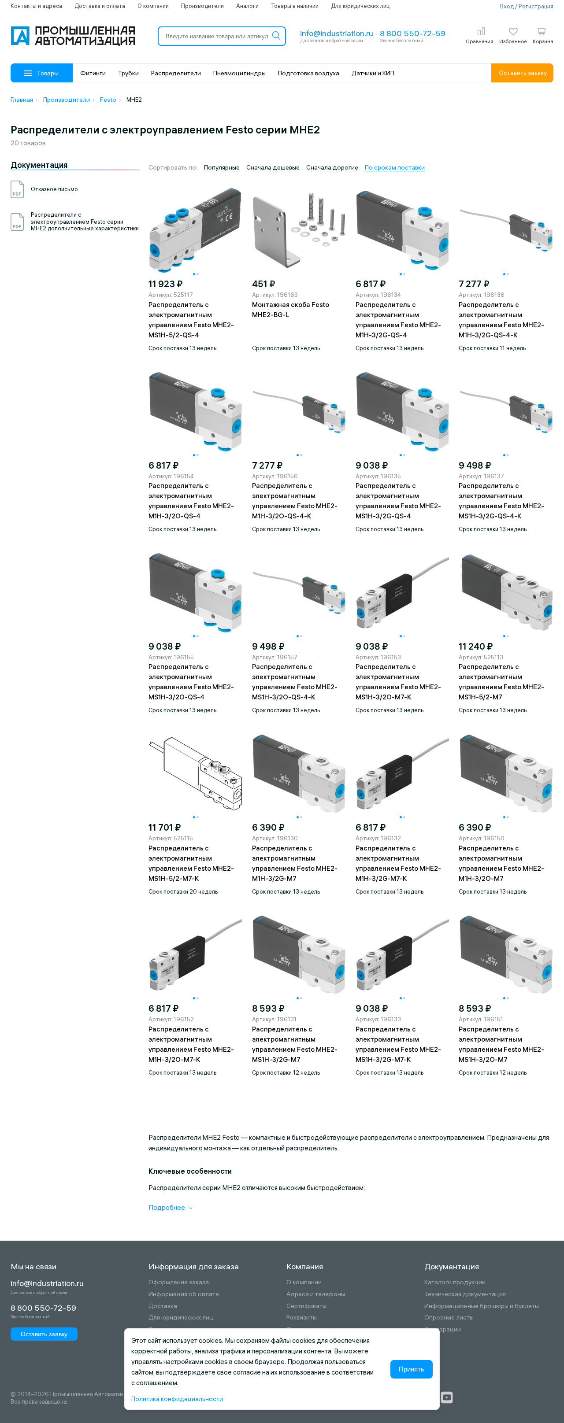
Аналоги (247, 5)
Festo (108, 99)
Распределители (176, 73)
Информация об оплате (183, 1294)
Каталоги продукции (455, 1282)
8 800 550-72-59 (412, 33)
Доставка (162, 1306)
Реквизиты (301, 1317)
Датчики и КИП (373, 73)
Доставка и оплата (99, 5)
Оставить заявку (523, 73)
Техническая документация (465, 1294)
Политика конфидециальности (177, 1399)
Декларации (442, 1329)
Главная (22, 99)
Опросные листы (449, 1317)
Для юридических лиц (360, 5)
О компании (153, 5)
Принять (411, 1369)
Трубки (128, 73)
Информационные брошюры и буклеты (481, 1306)
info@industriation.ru (336, 33)
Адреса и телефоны (315, 1294)
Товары (48, 73)
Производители (202, 5)
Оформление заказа (178, 1282)
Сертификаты (306, 1306)
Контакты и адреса (36, 5)
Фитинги (93, 73)
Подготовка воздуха (308, 73)
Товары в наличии (295, 5)
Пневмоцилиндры (239, 73)
